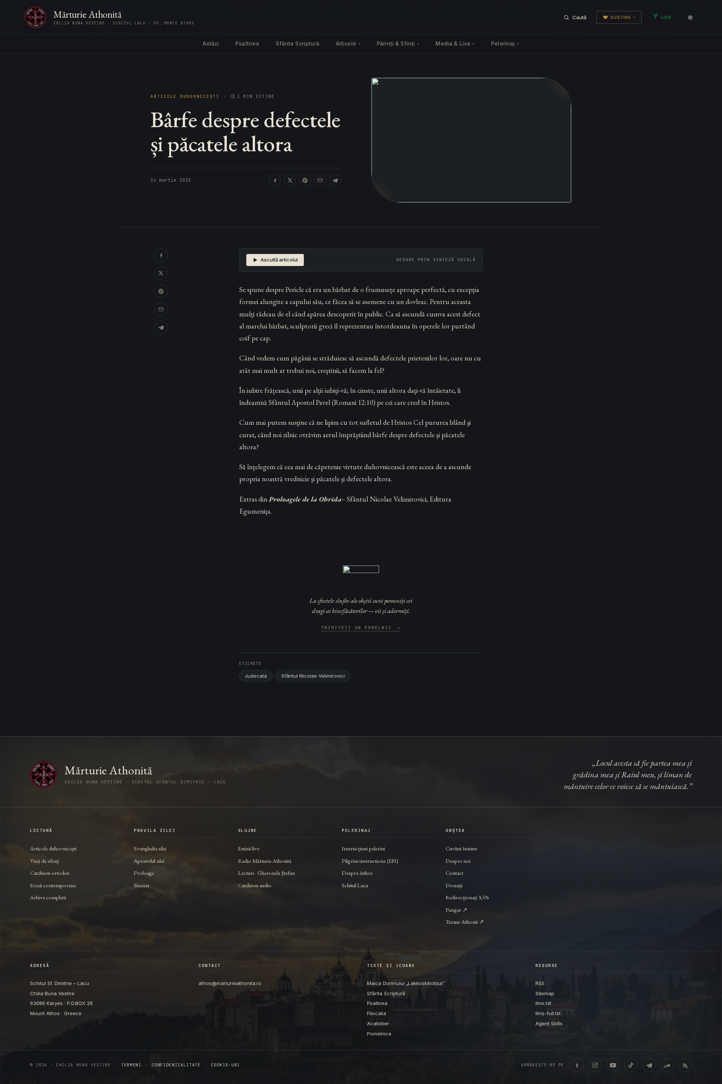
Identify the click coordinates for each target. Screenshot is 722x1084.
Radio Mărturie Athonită (264, 860)
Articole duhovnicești (185, 96)
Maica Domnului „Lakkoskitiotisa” (405, 983)
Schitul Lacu (355, 885)
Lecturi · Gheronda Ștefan (266, 872)
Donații (454, 885)
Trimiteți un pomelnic (361, 628)
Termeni (131, 1065)
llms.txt (543, 1003)
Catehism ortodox (49, 872)
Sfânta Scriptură (297, 43)
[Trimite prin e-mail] (320, 180)
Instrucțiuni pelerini (363, 848)
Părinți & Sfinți (398, 43)
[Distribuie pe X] (290, 180)
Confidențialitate (176, 1065)
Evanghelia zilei (150, 848)
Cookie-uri (225, 1065)
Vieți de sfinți (44, 860)
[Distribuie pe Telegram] (335, 180)
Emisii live (248, 848)
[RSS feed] (685, 1065)
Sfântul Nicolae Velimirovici (313, 676)
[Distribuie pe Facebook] (275, 180)
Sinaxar (142, 885)
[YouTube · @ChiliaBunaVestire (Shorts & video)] (613, 1065)
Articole (348, 43)
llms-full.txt (548, 1013)
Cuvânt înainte (461, 848)
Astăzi (211, 43)
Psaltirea (247, 43)
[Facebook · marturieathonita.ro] (577, 1065)
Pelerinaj (505, 43)
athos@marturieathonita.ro (230, 983)
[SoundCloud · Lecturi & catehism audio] (667, 1065)
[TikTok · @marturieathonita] (631, 1065)
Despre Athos (357, 872)
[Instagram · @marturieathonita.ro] (595, 1065)
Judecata (256, 676)
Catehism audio (255, 885)
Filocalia (376, 1013)
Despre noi (458, 860)
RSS (540, 983)
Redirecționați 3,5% (467, 897)
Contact (454, 872)
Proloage (144, 872)
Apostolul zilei (149, 860)
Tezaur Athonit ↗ (465, 921)
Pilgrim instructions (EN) (370, 860)
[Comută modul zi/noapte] (690, 17)
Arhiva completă (48, 897)
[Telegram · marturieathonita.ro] (649, 1065)
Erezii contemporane (53, 885)
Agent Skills (549, 1023)
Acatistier (378, 1023)
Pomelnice (379, 1034)
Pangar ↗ (456, 909)
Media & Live (455, 43)
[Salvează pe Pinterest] (305, 180)
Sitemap (544, 993)
